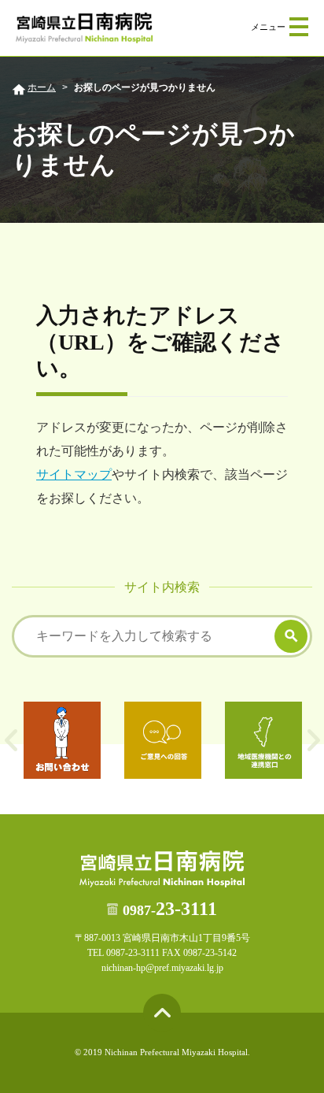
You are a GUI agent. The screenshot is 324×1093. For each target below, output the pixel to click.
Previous (10, 740)
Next (313, 740)
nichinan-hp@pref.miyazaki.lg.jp (162, 967)
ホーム (42, 87)
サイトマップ (74, 474)
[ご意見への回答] (162, 740)
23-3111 (170, 908)
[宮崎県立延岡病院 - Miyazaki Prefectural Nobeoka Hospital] (84, 28)
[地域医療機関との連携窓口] (263, 740)
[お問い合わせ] (62, 740)
